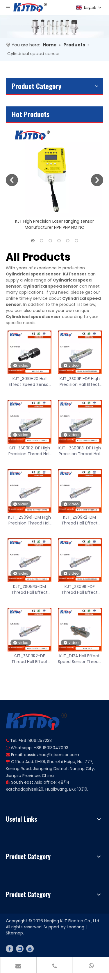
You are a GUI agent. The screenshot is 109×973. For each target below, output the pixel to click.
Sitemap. (15, 933)
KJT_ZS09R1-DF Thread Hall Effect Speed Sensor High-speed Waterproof (79, 589)
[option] (54, 176)
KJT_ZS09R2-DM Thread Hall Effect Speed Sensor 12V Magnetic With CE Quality (79, 520)
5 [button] (68, 241)
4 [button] (59, 241)
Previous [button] (12, 180)
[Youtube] (30, 948)
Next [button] (97, 180)
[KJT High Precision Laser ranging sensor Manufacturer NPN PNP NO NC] (54, 170)
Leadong (75, 927)
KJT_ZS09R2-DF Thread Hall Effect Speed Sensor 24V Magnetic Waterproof (29, 659)
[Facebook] (9, 948)
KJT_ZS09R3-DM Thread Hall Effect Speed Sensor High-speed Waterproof (29, 589)
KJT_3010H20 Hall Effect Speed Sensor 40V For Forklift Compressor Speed (29, 381)
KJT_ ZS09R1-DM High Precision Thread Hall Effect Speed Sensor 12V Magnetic (29, 520)
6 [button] (76, 241)
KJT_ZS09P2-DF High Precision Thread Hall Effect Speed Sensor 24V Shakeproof (29, 451)
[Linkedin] (20, 948)
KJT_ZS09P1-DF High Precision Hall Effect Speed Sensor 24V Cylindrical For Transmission (80, 381)
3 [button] (50, 241)
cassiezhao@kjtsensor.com (51, 755)
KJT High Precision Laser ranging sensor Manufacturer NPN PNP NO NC (54, 224)
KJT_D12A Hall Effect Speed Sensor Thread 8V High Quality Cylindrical (79, 659)
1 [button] (33, 241)
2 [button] (41, 241)
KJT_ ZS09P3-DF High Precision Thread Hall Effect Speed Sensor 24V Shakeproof (79, 451)
